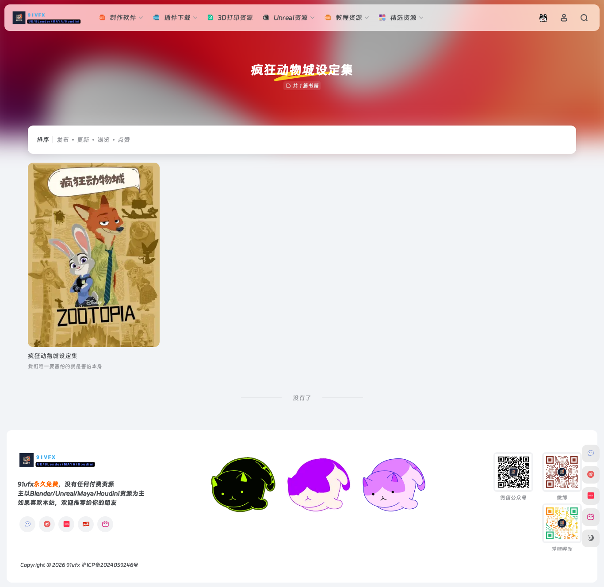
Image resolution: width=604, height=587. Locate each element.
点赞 (124, 139)
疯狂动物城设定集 (52, 355)
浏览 (103, 139)
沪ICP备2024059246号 (109, 565)
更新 (83, 139)
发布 (63, 139)
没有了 (302, 397)
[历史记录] (543, 17)
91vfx (73, 565)
